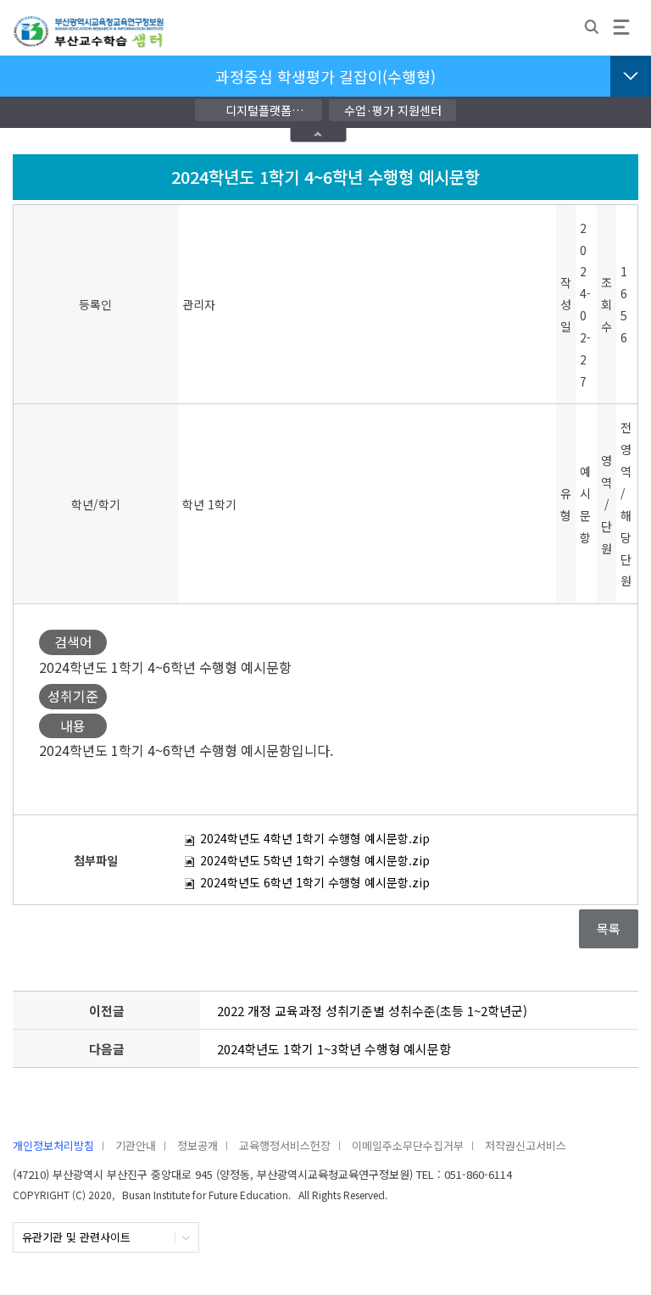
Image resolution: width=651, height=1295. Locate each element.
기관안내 (135, 1145)
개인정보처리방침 (53, 1145)
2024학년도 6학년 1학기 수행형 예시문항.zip (313, 882)
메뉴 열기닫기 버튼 (630, 76)
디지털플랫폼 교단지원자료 (258, 111)
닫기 (319, 134)
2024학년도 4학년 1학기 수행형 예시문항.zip (313, 838)
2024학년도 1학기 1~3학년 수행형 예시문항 (334, 1049)
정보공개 (197, 1145)
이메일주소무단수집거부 (408, 1145)
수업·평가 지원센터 (393, 110)
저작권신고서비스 (525, 1145)
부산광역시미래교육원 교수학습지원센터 (89, 39)
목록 (608, 928)
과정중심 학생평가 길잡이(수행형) (325, 76)
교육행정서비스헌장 (285, 1145)
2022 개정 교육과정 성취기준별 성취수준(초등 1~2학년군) (372, 1011)
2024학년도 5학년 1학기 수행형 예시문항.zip (313, 860)
